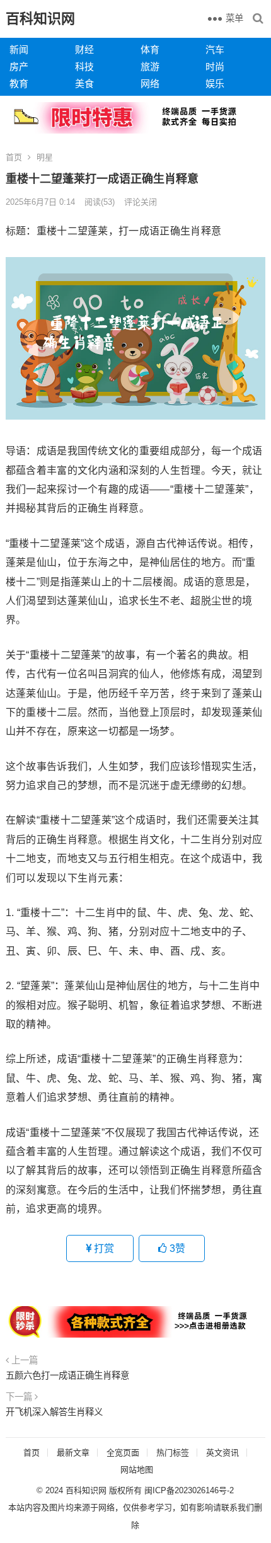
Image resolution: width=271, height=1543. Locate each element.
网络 (150, 83)
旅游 (150, 66)
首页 (14, 157)
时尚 (214, 66)
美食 (84, 83)
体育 (150, 49)
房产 (18, 66)
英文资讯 (222, 1452)
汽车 (214, 49)
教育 (18, 83)
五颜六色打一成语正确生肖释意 (67, 1375)
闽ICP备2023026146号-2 (189, 1490)
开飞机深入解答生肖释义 (54, 1412)
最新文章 (73, 1452)
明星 (45, 157)
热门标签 (172, 1452)
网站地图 (136, 1469)
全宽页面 (123, 1452)
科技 (84, 66)
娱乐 (214, 83)
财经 (84, 49)
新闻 (18, 49)
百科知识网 (40, 18)
